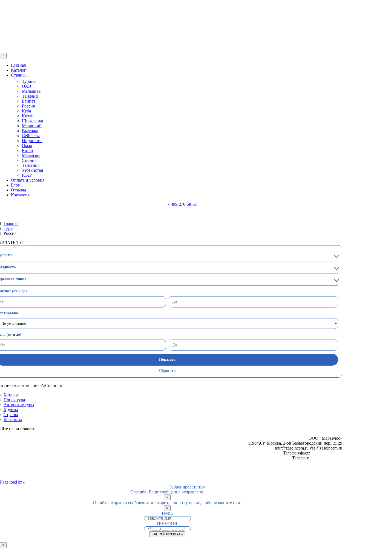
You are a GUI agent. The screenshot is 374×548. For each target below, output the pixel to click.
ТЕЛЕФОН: (167, 523)
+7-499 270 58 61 (326, 453)
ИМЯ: (167, 513)
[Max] (9, 209)
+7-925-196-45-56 (326, 458)
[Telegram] (1, 209)
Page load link (12, 482)
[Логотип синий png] (180, 50)
